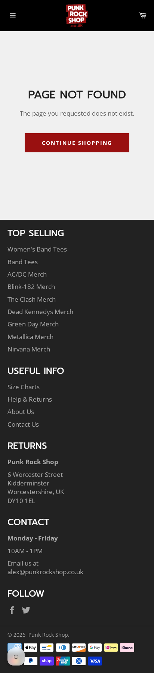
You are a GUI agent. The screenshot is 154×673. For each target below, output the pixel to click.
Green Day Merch (33, 324)
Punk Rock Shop (48, 634)
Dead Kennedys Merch (40, 311)
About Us (20, 411)
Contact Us (23, 424)
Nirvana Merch (28, 349)
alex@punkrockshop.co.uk (45, 571)
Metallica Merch (30, 336)
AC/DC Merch (27, 274)
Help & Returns (29, 399)
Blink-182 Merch (31, 286)
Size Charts (23, 387)
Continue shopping (77, 142)
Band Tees (22, 262)
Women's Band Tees (37, 249)
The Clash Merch (31, 299)
